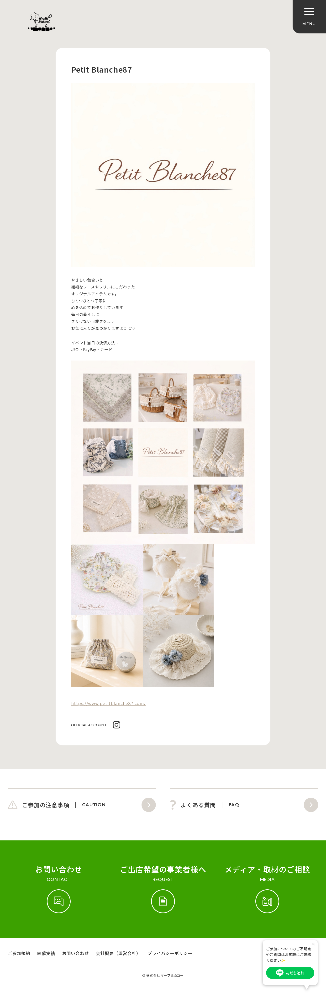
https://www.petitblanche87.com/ (108, 703)
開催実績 (46, 953)
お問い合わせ (75, 953)
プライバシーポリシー (169, 953)
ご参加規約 (19, 953)
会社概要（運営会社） (118, 953)
